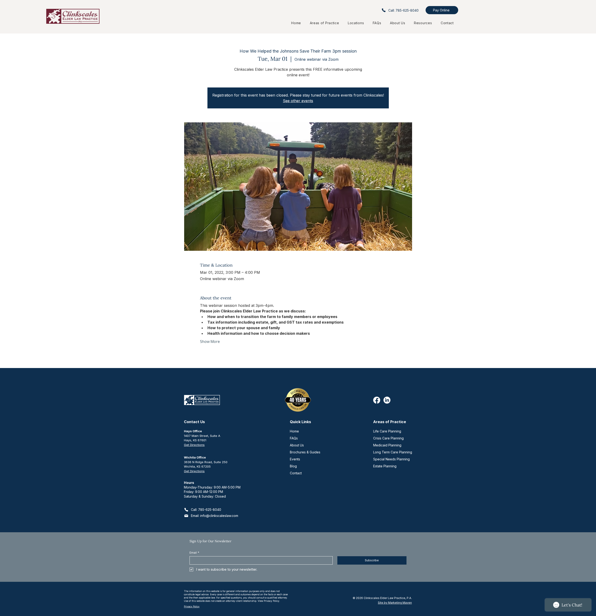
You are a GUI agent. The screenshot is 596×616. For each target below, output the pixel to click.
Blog (293, 466)
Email (194, 552)
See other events (298, 100)
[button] (355, 23)
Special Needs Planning (391, 459)
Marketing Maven (400, 602)
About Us (297, 445)
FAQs (294, 438)
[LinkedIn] (386, 400)
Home (294, 431)
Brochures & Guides (305, 452)
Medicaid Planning (387, 445)
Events (295, 459)
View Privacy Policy (268, 600)
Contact (296, 473)
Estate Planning (384, 466)
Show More (210, 341)
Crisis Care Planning (388, 438)
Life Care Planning (387, 431)
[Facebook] (376, 400)
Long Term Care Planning (392, 452)
